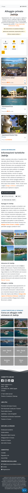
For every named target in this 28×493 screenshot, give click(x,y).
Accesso (4, 466)
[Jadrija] (7, 237)
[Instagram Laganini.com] (5, 380)
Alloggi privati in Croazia (7, 437)
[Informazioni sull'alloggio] (25, 80)
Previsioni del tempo (9, 200)
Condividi (23, 6)
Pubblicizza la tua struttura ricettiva (11, 464)
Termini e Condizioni (6, 396)
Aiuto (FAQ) (4, 458)
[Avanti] (24, 67)
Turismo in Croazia (6, 419)
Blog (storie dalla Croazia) (8, 435)
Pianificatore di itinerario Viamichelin (11, 416)
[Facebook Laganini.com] (2, 380)
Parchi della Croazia (6, 411)
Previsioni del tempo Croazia (8, 406)
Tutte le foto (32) (8, 196)
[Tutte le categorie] (3, 52)
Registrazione (6, 469)
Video (19, 196)
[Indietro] (4, 67)
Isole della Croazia (6, 443)
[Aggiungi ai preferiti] (25, 59)
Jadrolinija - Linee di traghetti (8, 414)
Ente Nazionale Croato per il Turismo (11, 408)
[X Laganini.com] (12, 380)
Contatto (3, 452)
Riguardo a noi (5, 455)
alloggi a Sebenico (11, 185)
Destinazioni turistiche (7, 429)
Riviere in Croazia (6, 440)
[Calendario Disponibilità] (25, 83)
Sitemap (15, 396)
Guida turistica (5, 432)
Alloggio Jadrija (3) (8, 192)
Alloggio (3, 6)
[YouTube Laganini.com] (9, 380)
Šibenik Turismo (5, 280)
